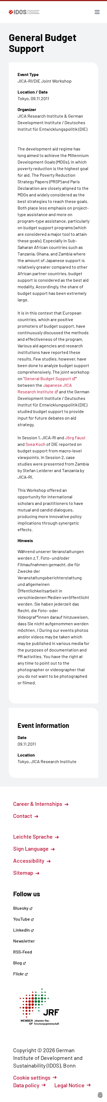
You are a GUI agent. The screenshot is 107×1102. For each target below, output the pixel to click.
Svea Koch (36, 444)
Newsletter (24, 940)
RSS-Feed (22, 951)
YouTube (22, 918)
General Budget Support (47, 378)
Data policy (26, 1085)
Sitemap (23, 872)
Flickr (19, 973)
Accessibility (29, 860)
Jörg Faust (75, 437)
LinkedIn (22, 929)
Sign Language (31, 848)
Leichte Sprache (33, 836)
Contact (23, 815)
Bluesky (21, 908)
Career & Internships (38, 803)
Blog (18, 962)
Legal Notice (69, 1085)
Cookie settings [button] (31, 1077)
